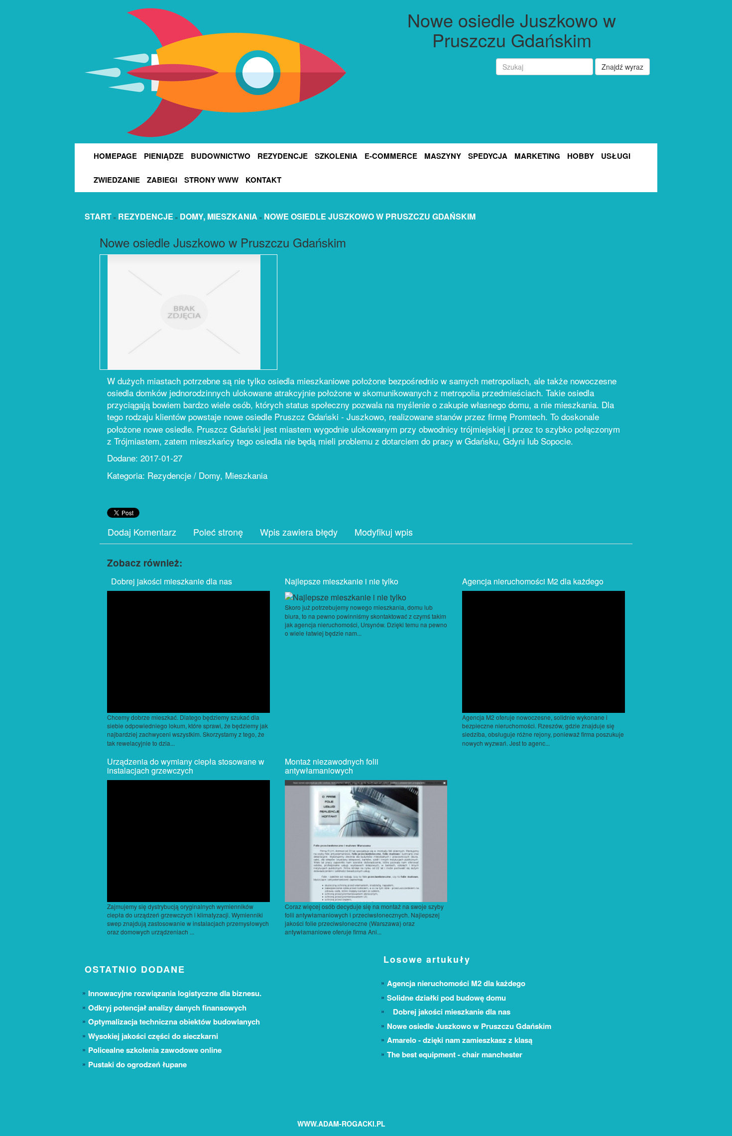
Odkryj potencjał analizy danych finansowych (167, 1007)
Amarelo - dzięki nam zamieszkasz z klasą (459, 1039)
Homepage (115, 155)
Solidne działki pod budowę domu (446, 997)
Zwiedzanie (117, 179)
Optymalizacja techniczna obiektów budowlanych (174, 1021)
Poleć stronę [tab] (218, 531)
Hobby (580, 155)
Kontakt (263, 179)
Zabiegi (162, 179)
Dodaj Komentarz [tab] (142, 531)
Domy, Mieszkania (218, 216)
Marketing (537, 155)
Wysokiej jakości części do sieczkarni (153, 1035)
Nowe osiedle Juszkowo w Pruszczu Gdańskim (370, 216)
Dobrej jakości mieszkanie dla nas (169, 581)
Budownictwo (220, 155)
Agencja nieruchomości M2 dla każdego (533, 581)
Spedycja (487, 155)
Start (98, 216)
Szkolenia (336, 155)
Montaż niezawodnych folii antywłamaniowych (331, 766)
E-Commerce (391, 155)
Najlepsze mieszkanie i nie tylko (341, 581)
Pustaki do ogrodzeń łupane (137, 1064)
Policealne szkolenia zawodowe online (155, 1049)
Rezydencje (282, 155)
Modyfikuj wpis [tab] (384, 531)
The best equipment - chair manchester (454, 1054)
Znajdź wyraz (622, 67)
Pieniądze (164, 155)
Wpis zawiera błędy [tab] (299, 531)
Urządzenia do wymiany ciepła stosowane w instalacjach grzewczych (185, 766)
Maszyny (442, 155)
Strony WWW (211, 179)
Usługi (615, 155)
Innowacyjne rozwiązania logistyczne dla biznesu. (174, 993)
